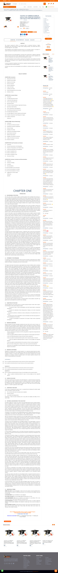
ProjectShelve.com (35, 571)
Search (48, 38)
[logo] (8, 556)
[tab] (13, 40)
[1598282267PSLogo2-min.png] (7, 3)
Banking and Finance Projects (23, 9)
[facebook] (5, 563)
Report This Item (23, 36)
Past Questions (46, 25)
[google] (7, 563)
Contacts (45, 31)
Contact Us (25, 566)
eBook (45, 21)
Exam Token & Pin (47, 32)
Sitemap (25, 567)
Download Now (8, 521)
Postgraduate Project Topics (14, 9)
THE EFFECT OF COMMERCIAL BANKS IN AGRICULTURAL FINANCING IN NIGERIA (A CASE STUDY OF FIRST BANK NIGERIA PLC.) (23, 10)
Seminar (45, 22)
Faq (40, 6)
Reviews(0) (27, 39)
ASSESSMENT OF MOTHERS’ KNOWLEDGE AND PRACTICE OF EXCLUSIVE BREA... (51, 69)
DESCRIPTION (13, 39)
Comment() (32, 39)
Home (25, 6)
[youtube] (13, 563)
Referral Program (26, 565)
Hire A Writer (35, 6)
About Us (25, 558)
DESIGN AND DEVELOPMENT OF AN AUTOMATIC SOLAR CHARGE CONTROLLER (51, 60)
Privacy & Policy (26, 560)
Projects (8, 9)
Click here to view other (12, 515)
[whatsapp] (2, 570)
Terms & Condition (27, 561)
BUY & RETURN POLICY (20, 39)
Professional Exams (47, 26)
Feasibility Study (46, 27)
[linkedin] (11, 563)
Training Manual (46, 30)
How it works (30, 6)
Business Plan (39, 557)
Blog (43, 6)
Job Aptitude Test (46, 23)
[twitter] (9, 563)
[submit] (45, 4)
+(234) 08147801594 (50, 6)
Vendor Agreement (27, 562)
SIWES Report (46, 28)
